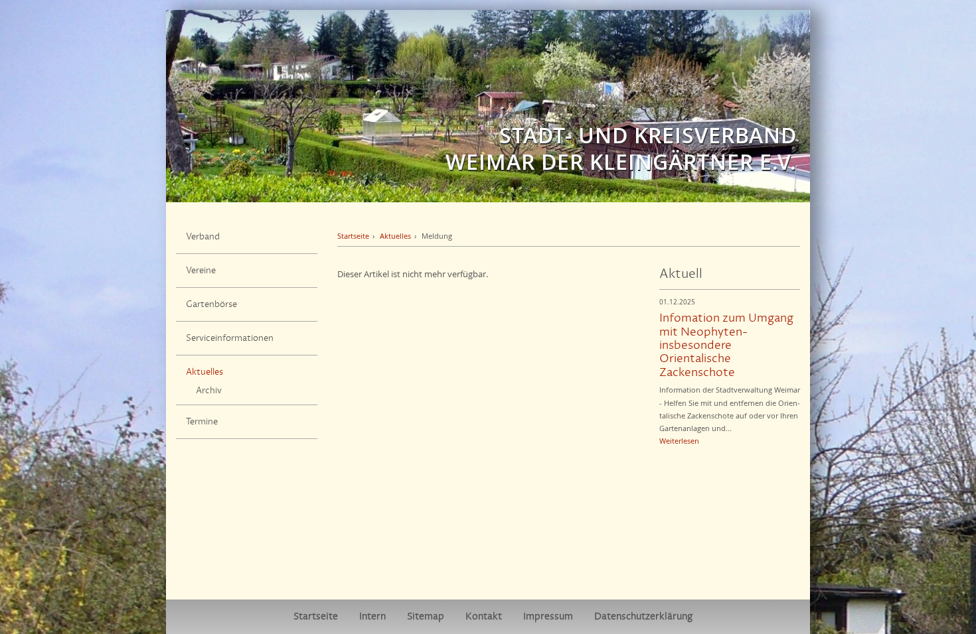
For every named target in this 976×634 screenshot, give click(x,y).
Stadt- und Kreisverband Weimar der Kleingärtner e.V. (621, 148)
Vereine (201, 270)
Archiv (209, 390)
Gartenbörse (211, 304)
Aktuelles (204, 372)
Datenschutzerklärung (643, 616)
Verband (203, 236)
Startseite (353, 236)
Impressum (548, 616)
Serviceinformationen (230, 338)
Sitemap (425, 616)
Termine (202, 421)
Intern (372, 616)
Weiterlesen (679, 441)
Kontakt (483, 616)
